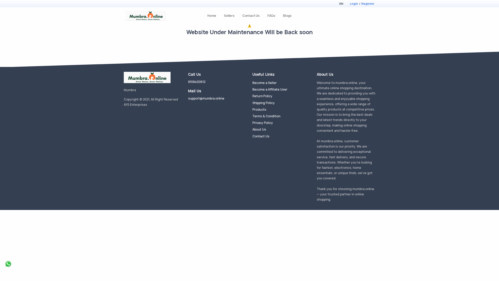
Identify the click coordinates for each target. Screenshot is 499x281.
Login (354, 4)
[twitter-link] (125, 114)
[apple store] (126, 4)
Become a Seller (264, 83)
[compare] (367, 15)
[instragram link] (137, 114)
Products (259, 109)
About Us (259, 129)
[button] (341, 4)
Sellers (229, 15)
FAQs (271, 15)
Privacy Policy (262, 123)
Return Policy (262, 96)
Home (211, 15)
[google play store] (133, 4)
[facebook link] (131, 114)
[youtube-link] (142, 114)
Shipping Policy (263, 103)
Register (367, 4)
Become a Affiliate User (269, 89)
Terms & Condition (266, 116)
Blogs (287, 15)
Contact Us (251, 15)
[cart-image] (373, 15)
